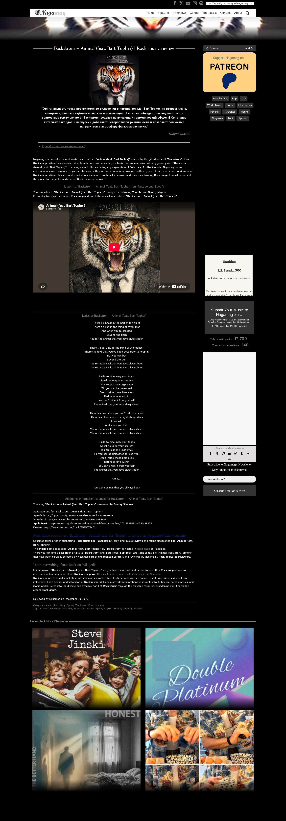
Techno (244, 112)
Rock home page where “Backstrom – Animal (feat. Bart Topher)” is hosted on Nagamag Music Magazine (109, 535)
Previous (214, 48)
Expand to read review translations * (63, 146)
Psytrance (230, 112)
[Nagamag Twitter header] (182, 3)
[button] (247, 13)
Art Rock (44, 608)
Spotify (70, 605)
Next (247, 48)
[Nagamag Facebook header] (176, 3)
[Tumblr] (241, 453)
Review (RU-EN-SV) (84, 608)
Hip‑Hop (242, 118)
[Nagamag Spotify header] (202, 3)
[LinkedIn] (229, 453)
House (230, 105)
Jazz (243, 99)
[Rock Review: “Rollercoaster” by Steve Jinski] (86, 682)
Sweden (138, 608)
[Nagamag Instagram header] (196, 3)
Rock (56, 605)
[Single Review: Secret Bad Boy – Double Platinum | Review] (199, 682)
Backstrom (55, 608)
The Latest (81, 605)
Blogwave (217, 118)
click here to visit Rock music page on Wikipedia (132, 574)
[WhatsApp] (235, 453)
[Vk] (248, 453)
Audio (49, 605)
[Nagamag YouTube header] (189, 3)
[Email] (229, 458)
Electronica (245, 105)
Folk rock (67, 608)
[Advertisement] (229, 141)
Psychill (214, 112)
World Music (214, 105)
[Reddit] (223, 453)
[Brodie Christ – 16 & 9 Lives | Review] (199, 764)
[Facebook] (211, 453)
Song (63, 605)
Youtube (99, 605)
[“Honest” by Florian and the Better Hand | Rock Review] (86, 764)
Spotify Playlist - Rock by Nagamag (114, 608)
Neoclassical (220, 99)
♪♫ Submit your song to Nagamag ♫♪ (230, 3)
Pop (234, 99)
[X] (217, 453)
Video (91, 605)
